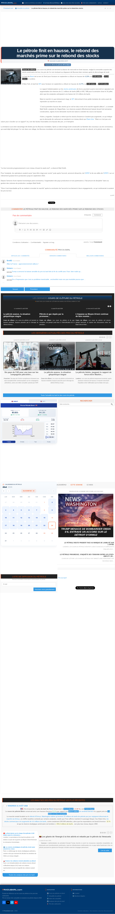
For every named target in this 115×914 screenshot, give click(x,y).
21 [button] (37, 525)
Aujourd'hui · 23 (28, 491)
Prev (107, 337)
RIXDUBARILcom (12, 890)
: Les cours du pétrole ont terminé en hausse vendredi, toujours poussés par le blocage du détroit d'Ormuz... (20, 322)
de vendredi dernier (81, 811)
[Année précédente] (4, 491)
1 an (35, 442)
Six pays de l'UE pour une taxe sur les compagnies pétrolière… (21, 373)
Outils (100, 3)
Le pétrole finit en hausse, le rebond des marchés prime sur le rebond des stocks (58, 53)
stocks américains (70, 89)
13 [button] (29, 518)
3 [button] (5, 510)
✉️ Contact (76, 893)
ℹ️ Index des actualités (54, 898)
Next (110, 337)
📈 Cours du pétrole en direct (32, 3)
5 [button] (21, 510)
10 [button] (6, 518)
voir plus (9, 272)
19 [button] (21, 525)
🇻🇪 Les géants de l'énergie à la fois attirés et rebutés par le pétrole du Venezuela (75, 837)
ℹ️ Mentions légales (79, 896)
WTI (40, 84)
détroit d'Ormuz (35, 816)
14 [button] (37, 518)
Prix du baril (62, 578)
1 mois (9, 442)
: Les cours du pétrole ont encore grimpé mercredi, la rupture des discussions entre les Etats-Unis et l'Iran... (93, 322)
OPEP (87, 173)
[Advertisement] (57, 30)
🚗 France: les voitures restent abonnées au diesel (19, 861)
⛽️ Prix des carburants (88, 3)
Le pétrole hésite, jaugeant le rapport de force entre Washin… (93, 373)
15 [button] (44, 518)
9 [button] (52, 510)
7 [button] (36, 510)
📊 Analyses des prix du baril (70, 3)
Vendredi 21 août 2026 (18, 806)
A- (110, 8)
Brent (32, 76)
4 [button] (13, 510)
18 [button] (13, 525)
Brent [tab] (14, 401)
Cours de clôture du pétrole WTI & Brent (57, 64)
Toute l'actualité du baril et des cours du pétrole (57, 395)
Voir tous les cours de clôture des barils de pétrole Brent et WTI (58, 301)
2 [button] (52, 502)
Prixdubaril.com (8, 8)
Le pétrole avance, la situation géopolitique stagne (16, 315)
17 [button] (6, 525)
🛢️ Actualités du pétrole (51, 3)
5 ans (48, 442)
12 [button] (21, 518)
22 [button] (44, 525)
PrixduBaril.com (8, 911)
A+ (105, 8)
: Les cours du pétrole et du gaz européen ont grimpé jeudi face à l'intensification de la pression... (56, 322)
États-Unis (90, 119)
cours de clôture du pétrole (65, 298)
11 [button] (13, 518)
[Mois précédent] (8, 491)
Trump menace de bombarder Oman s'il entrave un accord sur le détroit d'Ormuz (86, 532)
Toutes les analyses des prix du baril (23, 875)
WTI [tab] (42, 401)
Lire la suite (105, 850)
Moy (48, 437)
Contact (105, 3)
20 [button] (29, 525)
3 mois (22, 442)
